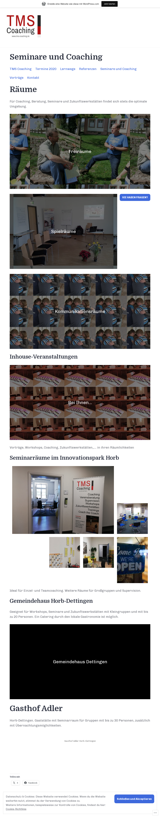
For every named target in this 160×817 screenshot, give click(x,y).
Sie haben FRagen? (135, 197)
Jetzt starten (109, 4)
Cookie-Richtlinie (16, 809)
